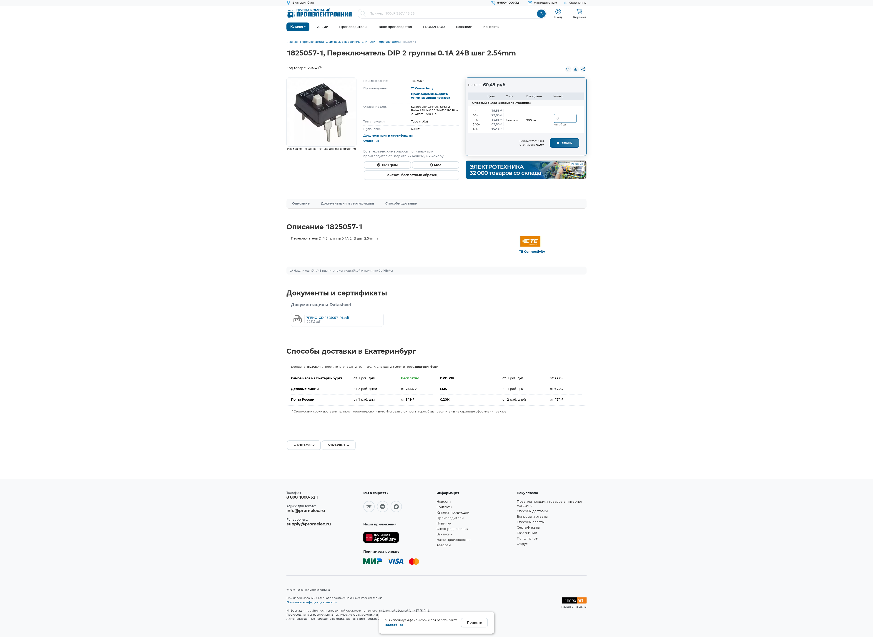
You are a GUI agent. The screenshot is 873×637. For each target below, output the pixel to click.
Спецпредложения (452, 529)
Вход (558, 17)
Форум (522, 544)
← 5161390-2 (304, 445)
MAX (438, 165)
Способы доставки (401, 203)
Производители (450, 518)
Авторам (443, 545)
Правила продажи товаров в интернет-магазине (550, 503)
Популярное (527, 538)
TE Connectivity (422, 88)
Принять (474, 622)
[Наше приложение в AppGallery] (398, 537)
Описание (371, 141)
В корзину (564, 143)
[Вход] (558, 12)
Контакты (444, 507)
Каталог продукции (452, 512)
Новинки (444, 523)
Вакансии (444, 534)
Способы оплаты (530, 522)
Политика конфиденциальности (311, 602)
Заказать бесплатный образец (411, 175)
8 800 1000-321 (302, 497)
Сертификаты (528, 527)
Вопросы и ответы (532, 516)
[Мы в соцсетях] (369, 506)
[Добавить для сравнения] (575, 69)
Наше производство (453, 540)
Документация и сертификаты (388, 135)
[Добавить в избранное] (568, 69)
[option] (321, 112)
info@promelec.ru (305, 511)
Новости (443, 501)
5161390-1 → (338, 445)
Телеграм (389, 165)
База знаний (527, 533)
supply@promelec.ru (308, 524)
